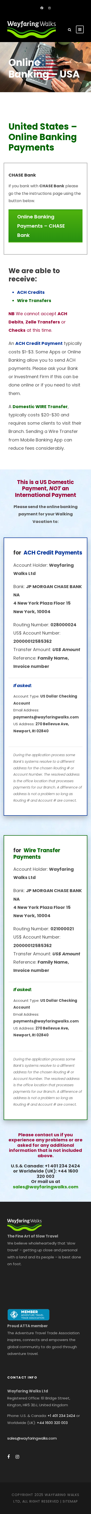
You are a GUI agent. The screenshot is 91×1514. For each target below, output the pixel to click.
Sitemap (70, 1501)
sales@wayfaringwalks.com (45, 1187)
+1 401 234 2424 (61, 1415)
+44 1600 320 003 (52, 1422)
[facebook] (42, 8)
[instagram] (49, 8)
